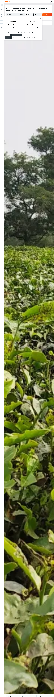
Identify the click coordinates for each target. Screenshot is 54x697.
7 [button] (8, 29)
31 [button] (39, 37)
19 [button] (21, 32)
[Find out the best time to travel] (1, 19)
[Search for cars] (1, 9)
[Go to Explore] (1, 14)
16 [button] (13, 32)
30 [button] (13, 37)
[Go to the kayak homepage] (7, 1)
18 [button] (18, 32)
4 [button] (18, 27)
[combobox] (20, 12)
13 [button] (29, 32)
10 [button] (16, 29)
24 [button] (16, 34)
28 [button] (8, 37)
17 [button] (16, 32)
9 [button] (13, 29)
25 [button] (18, 34)
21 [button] (8, 34)
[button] (2, 1)
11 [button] (18, 29)
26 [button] (21, 34)
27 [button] (29, 37)
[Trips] (1, 22)
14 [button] (8, 32)
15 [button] (34, 32)
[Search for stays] (1, 7)
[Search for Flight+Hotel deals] (1, 11)
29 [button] (11, 37)
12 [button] (21, 29)
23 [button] (13, 34)
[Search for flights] (1, 5)
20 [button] (6, 34)
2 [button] (13, 27)
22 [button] (11, 34)
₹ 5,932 (8, 8)
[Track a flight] (1, 17)
